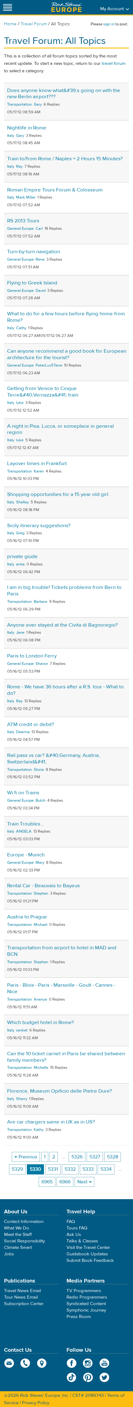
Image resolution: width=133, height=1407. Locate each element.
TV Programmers (83, 1291)
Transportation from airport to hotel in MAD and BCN (61, 951)
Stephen (41, 893)
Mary (40, 862)
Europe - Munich (26, 854)
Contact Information (24, 1221)
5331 (53, 1169)
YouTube (104, 1363)
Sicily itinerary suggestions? (39, 525)
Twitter (104, 1377)
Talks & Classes (82, 1241)
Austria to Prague (27, 917)
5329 (17, 1169)
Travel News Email (22, 1291)
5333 (88, 1169)
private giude (22, 556)
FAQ (70, 1221)
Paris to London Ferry (32, 656)
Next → (84, 1182)
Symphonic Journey (86, 1310)
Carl (39, 228)
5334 (106, 1169)
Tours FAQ (76, 1228)
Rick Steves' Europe (66, 7)
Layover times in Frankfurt (37, 463)
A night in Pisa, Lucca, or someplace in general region (60, 429)
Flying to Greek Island (32, 282)
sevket (22, 1030)
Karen (39, 471)
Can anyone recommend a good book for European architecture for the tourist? (66, 354)
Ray (19, 166)
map (42, 1363)
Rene (40, 259)
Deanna (23, 731)
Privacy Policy (35, 1403)
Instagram (88, 1363)
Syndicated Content (86, 1304)
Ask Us (73, 1234)
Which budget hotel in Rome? (40, 1022)
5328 (112, 1157)
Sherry (21, 1098)
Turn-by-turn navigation (33, 251)
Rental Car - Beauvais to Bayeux (43, 885)
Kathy (39, 1129)
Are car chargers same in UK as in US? (51, 1122)
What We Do (16, 1228)
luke (20, 402)
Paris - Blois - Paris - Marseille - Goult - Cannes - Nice (61, 988)
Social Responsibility (24, 1241)
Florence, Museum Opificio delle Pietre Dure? (59, 1091)
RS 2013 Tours (23, 220)
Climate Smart (18, 1247)
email (9, 1363)
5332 (70, 1169)
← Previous (26, 1157)
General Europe (20, 228)
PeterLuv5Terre (49, 365)
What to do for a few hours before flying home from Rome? (66, 317)
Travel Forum (34, 24)
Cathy (21, 328)
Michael (40, 924)
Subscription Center (24, 1304)
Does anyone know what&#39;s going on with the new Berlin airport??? (63, 93)
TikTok (71, 1377)
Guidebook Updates (87, 1254)
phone (25, 1363)
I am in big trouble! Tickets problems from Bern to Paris (64, 590)
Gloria (39, 769)
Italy (10, 135)
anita (20, 564)
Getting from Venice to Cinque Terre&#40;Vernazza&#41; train (42, 391)
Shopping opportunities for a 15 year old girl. (58, 494)
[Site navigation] (7, 7)
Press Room (78, 1317)
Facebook (71, 1363)
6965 (47, 1182)
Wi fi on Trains (23, 792)
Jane (20, 632)
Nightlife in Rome (26, 127)
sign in (108, 24)
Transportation (19, 104)
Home (10, 24)
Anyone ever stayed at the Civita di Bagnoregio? (62, 625)
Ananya (40, 999)
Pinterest (88, 1377)
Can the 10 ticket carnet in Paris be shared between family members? (66, 1057)
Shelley (22, 502)
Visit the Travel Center (88, 1247)
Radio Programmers (86, 1297)
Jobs (9, 1254)
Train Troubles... (25, 824)
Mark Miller (26, 197)
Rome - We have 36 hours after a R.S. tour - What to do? (65, 690)
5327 (94, 1157)
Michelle (41, 1067)
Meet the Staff (18, 1234)
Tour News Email (21, 1297)
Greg (20, 533)
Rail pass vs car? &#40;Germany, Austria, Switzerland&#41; (53, 758)
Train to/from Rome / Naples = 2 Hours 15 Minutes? (65, 158)
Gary (38, 104)
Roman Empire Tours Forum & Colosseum (55, 190)
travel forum (114, 63)
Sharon (42, 663)
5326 (77, 1157)
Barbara (40, 601)
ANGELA (24, 831)
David (40, 290)
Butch (40, 800)
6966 (65, 1182)
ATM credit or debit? (30, 724)
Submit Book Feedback (90, 1260)
